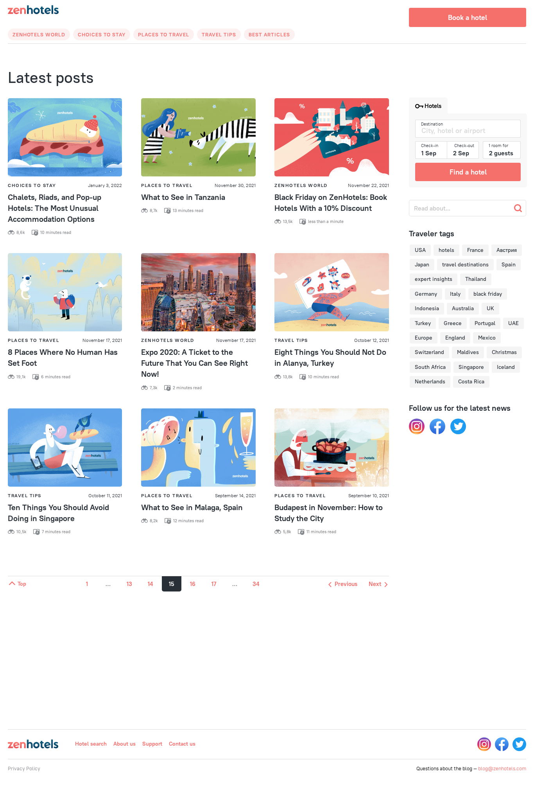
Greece (453, 323)
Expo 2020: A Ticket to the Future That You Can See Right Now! (194, 363)
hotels (446, 249)
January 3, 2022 (105, 185)
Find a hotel (468, 171)
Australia (463, 308)
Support (152, 743)
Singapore (471, 366)
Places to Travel (163, 34)
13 (129, 584)
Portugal (485, 323)
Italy (455, 293)
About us (124, 743)
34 (256, 584)
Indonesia (427, 308)
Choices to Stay (101, 34)
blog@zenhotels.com (502, 768)
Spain (509, 264)
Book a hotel (467, 17)
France (475, 249)
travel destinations (465, 264)
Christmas (504, 352)
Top (21, 583)
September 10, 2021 (368, 495)
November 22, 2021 (368, 185)
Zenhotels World (39, 34)
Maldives (468, 352)
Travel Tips (219, 34)
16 (192, 584)
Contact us (182, 743)
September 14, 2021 (235, 495)
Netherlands (430, 381)
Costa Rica (471, 381)
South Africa (430, 366)
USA (420, 249)
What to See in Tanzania (183, 197)
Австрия (506, 249)
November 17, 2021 (102, 340)
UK (490, 308)
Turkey (423, 323)
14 (150, 584)
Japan (422, 264)
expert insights (433, 278)
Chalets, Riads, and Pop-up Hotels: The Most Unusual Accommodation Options (54, 208)
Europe (423, 337)
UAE (513, 323)
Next (376, 584)
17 (213, 584)
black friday (487, 293)
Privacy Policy (24, 768)
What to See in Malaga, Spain (192, 507)
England (455, 337)
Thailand (475, 278)
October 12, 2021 (371, 340)
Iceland (506, 366)
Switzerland (429, 352)
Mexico (487, 337)
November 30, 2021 (235, 185)
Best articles (269, 34)
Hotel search (91, 743)
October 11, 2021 (105, 495)
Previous (345, 584)
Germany (426, 293)
